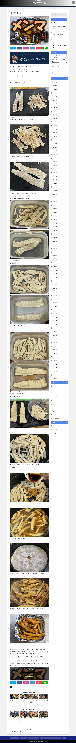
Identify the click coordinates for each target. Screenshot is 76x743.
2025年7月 (55, 129)
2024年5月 (55, 179)
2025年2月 (55, 147)
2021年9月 (55, 295)
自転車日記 (55, 407)
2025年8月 (55, 125)
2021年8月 (55, 299)
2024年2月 (55, 190)
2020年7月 (55, 346)
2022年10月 (55, 248)
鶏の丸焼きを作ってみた (14, 700)
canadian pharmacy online (56, 64)
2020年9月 (55, 338)
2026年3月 (55, 100)
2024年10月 (55, 161)
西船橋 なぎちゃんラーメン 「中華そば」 (60, 46)
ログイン (19, 731)
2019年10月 (55, 378)
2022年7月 (55, 259)
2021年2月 (55, 320)
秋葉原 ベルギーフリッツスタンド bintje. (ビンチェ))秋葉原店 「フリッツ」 (33, 718)
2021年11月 (55, 288)
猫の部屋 (54, 404)
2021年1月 (55, 324)
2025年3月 (55, 143)
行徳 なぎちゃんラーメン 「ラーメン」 (58, 55)
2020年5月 (55, 353)
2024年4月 (55, 183)
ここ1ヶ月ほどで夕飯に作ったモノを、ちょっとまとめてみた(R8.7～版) (33, 701)
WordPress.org (55, 436)
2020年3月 (55, 360)
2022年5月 (55, 266)
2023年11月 (55, 201)
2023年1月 (55, 237)
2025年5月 (55, 136)
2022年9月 (55, 252)
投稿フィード (55, 429)
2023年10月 (55, 205)
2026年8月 (55, 82)
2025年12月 (55, 111)
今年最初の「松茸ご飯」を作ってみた (43, 718)
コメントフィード (56, 433)
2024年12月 (55, 154)
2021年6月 (55, 306)
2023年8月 (55, 212)
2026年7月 (55, 85)
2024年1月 (55, 194)
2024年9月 (55, 165)
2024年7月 (55, 172)
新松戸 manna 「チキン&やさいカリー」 (58, 66)
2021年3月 (55, 317)
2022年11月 (55, 244)
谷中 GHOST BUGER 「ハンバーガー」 (58, 62)
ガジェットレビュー (56, 389)
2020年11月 (55, 331)
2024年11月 (55, 158)
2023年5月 (55, 223)
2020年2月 (55, 364)
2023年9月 (55, 208)
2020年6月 (55, 349)
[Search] (65, 15)
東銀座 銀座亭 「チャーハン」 (14, 718)
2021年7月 (55, 302)
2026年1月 (55, 107)
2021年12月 (55, 284)
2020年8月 (55, 342)
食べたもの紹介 (56, 418)
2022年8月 (55, 255)
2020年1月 (55, 367)
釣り (53, 411)
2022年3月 (55, 273)
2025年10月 (55, 118)
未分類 (54, 400)
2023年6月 (55, 219)
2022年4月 (55, 270)
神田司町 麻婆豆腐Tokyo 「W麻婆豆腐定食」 (24, 718)
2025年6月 (55, 132)
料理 (53, 393)
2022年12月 (55, 241)
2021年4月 (55, 313)
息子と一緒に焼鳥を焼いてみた (43, 701)
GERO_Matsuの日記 (38, 2)
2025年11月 (55, 114)
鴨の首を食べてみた (23, 700)
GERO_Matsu (14, 62)
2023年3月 (55, 230)
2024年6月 (55, 176)
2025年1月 (55, 150)
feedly (30, 676)
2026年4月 (55, 96)
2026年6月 (55, 89)
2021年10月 (55, 291)
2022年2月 (55, 277)
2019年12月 (55, 371)
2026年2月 (55, 103)
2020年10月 (55, 335)
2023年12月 (55, 197)
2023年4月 (55, 226)
